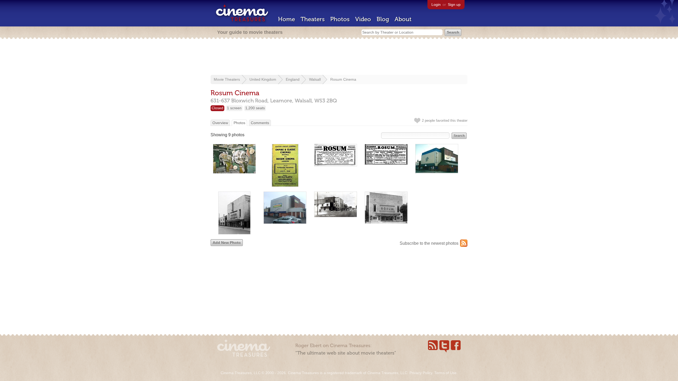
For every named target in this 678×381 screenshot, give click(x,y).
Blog (383, 19)
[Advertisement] (339, 57)
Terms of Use (445, 373)
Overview (220, 123)
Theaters (313, 19)
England (293, 79)
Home (286, 19)
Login (436, 4)
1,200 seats (255, 108)
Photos (340, 19)
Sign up (454, 4)
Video (363, 19)
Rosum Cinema (343, 79)
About (403, 19)
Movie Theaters (227, 79)
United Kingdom (262, 79)
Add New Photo (227, 243)
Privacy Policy (420, 373)
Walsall (315, 79)
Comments (260, 123)
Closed (217, 108)
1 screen (234, 108)
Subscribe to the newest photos (429, 243)
